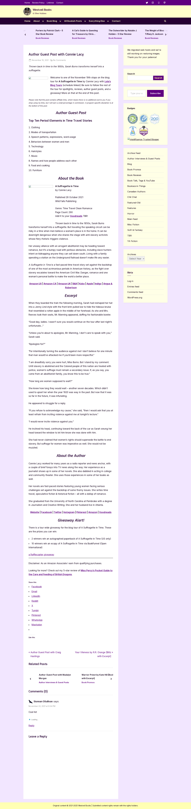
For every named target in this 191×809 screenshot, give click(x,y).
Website (34, 512)
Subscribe (155, 93)
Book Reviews (36, 38)
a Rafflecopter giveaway (41, 554)
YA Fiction (132, 241)
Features (131, 208)
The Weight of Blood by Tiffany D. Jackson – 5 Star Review (152, 32)
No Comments (59, 60)
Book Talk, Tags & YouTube (141, 180)
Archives (131, 254)
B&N (75, 283)
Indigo (98, 283)
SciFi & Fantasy (135, 230)
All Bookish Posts (73, 21)
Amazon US (35, 283)
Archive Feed (133, 153)
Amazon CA (50, 283)
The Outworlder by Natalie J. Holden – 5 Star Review (117, 32)
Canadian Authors (136, 191)
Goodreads (76, 216)
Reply (31, 725)
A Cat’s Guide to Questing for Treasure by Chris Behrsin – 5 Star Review (79, 32)
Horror (130, 213)
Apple (90, 283)
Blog (129, 164)
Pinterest (81, 512)
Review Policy (38, 3)
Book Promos (83, 682)
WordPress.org (134, 297)
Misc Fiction (133, 224)
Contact (59, 3)
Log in (130, 281)
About (36, 21)
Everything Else (97, 21)
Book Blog (52, 21)
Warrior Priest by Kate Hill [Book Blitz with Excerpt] (95, 677)
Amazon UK (64, 283)
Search (131, 73)
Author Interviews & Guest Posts (49, 682)
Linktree (50, 3)
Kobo (82, 283)
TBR (129, 235)
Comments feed (135, 292)
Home (27, 3)
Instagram (69, 512)
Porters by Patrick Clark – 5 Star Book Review (43, 32)
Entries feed (133, 286)
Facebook (46, 512)
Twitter (58, 512)
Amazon (92, 512)
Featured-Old (133, 202)
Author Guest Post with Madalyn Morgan (50, 677)
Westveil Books (42, 10)
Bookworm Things (136, 186)
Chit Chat (132, 197)
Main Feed (132, 219)
